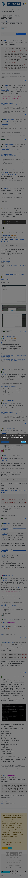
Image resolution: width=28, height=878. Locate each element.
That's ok (23, 441)
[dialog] (14, 439)
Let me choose (5, 441)
